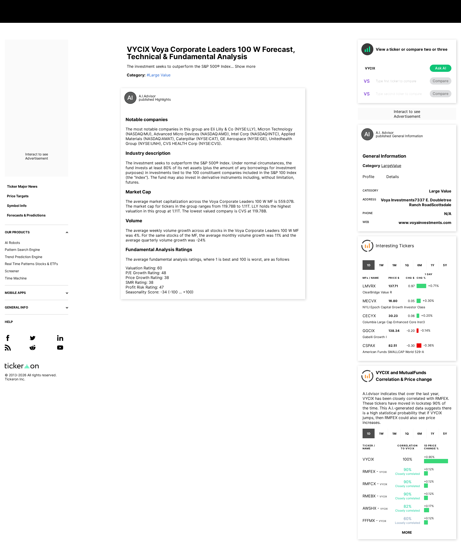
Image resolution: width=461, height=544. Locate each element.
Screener (12, 271)
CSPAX (369, 345)
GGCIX (369, 330)
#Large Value (158, 75)
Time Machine (16, 278)
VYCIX (368, 459)
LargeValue (391, 165)
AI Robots (12, 243)
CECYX (369, 315)
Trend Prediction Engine (23, 257)
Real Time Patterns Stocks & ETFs (31, 264)
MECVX (369, 300)
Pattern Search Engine (22, 249)
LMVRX (369, 286)
